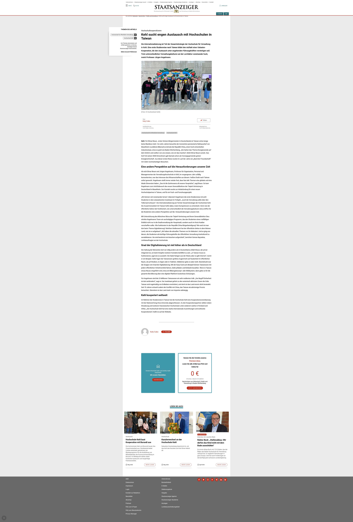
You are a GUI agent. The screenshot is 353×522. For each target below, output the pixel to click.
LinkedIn (221, 480)
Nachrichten (142, 16)
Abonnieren (158, 379)
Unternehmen (129, 2)
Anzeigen (191, 2)
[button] (4, 518)
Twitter (203, 480)
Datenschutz (130, 482)
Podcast (128, 503)
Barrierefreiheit (166, 482)
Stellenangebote (167, 489)
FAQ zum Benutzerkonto (133, 510)
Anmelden (224, 5)
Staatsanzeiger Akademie (180, 2)
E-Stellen (150, 2)
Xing (217, 480)
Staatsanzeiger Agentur (166, 2)
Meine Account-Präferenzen (129, 52)
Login (127, 489)
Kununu (225, 480)
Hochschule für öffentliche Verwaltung (122, 35)
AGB (127, 479)
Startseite (135, 16)
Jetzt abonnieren (194, 388)
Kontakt (211, 2)
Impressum (129, 486)
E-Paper (220, 14)
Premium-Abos (194, 361)
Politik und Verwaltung (152, 16)
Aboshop (198, 2)
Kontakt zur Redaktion (133, 493)
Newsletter (205, 2)
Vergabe (156, 2)
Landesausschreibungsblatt (171, 507)
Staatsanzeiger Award (140, 2)
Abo (226, 14)
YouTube (212, 480)
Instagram (208, 480)
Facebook (199, 480)
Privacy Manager (131, 514)
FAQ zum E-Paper (131, 507)
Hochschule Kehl (128, 38)
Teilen (205, 120)
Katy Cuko (146, 121)
